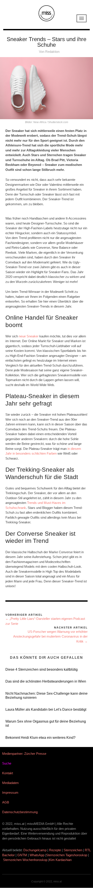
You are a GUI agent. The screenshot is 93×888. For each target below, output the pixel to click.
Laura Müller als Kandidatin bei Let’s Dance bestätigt (45, 709)
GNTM (22, 855)
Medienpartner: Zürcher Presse (24, 753)
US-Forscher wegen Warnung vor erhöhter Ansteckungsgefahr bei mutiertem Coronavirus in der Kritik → (50, 636)
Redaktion (52, 51)
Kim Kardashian (60, 860)
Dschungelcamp (34, 850)
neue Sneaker (28, 336)
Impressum (10, 792)
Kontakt (7, 773)
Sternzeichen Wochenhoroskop (25, 860)
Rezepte (55, 850)
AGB (5, 802)
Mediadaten (10, 783)
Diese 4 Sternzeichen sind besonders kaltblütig (41, 669)
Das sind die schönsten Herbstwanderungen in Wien (45, 681)
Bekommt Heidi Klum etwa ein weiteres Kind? (40, 737)
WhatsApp (37, 855)
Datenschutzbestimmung (20, 812)
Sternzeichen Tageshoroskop (66, 855)
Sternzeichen (73, 850)
